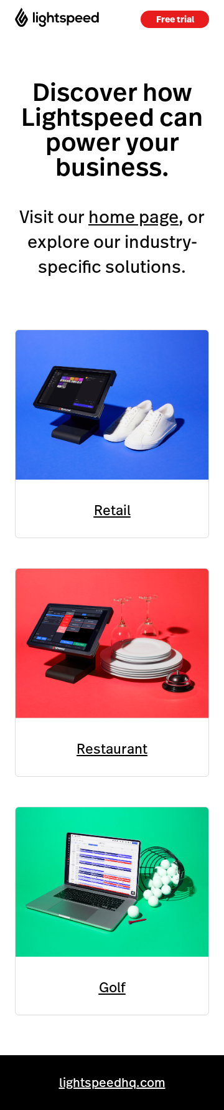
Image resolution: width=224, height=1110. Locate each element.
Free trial (175, 19)
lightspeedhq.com (112, 1082)
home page (133, 217)
